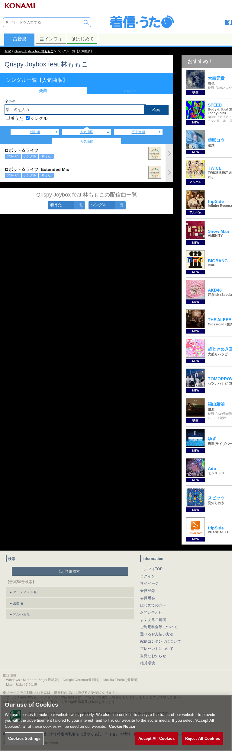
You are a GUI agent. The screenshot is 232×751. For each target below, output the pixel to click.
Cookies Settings (24, 738)
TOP (8, 51)
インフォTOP (151, 569)
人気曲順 (86, 132)
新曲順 (35, 132)
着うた (17, 118)
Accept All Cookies (156, 738)
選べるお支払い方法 (157, 634)
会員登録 (147, 591)
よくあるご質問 (153, 620)
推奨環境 (147, 663)
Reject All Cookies (202, 738)
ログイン (147, 576)
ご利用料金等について (158, 627)
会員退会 (147, 598)
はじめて (85, 38)
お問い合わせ (151, 612)
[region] (116, 723)
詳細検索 (72, 571)
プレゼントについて (157, 649)
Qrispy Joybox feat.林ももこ (33, 51)
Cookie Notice (122, 726)
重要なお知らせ (153, 656)
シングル (39, 118)
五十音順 (138, 132)
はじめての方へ (153, 605)
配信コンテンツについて (160, 641)
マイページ (149, 583)
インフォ (53, 38)
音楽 (22, 38)
